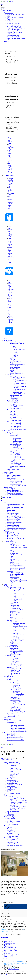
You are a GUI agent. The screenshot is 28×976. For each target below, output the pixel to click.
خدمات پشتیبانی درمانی (11, 954)
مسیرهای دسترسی (10, 943)
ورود (2, 4)
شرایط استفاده (4, 974)
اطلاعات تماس (9, 941)
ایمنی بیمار (7, 953)
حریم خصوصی (13, 974)
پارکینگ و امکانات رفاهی (11, 950)
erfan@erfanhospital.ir (13, 969)
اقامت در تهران (9, 956)
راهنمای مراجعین (9, 946)
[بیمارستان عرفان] (6, 8)
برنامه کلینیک (8, 944)
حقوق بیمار (7, 951)
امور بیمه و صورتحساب (11, 947)
